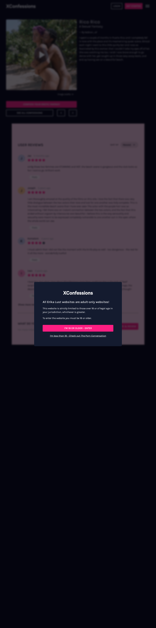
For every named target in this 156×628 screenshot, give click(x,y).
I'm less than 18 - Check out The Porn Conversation (78, 335)
